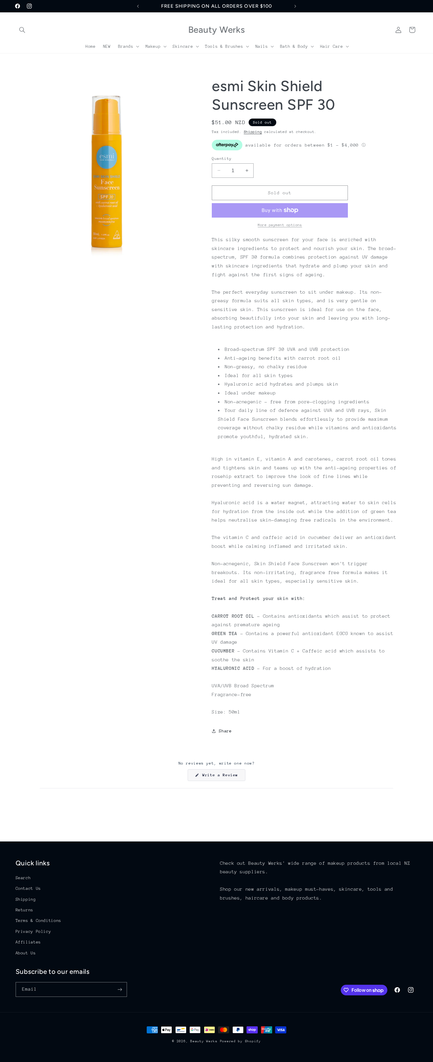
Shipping (253, 131)
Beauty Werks (204, 1041)
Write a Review (222, 776)
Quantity (222, 158)
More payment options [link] (280, 225)
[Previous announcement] (137, 6)
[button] (22, 30)
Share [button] (225, 730)
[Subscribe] (119, 989)
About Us (26, 953)
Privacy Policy (33, 931)
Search (23, 877)
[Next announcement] (295, 6)
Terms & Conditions (38, 920)
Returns (24, 910)
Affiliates (28, 942)
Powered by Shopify (240, 1041)
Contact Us (28, 888)
